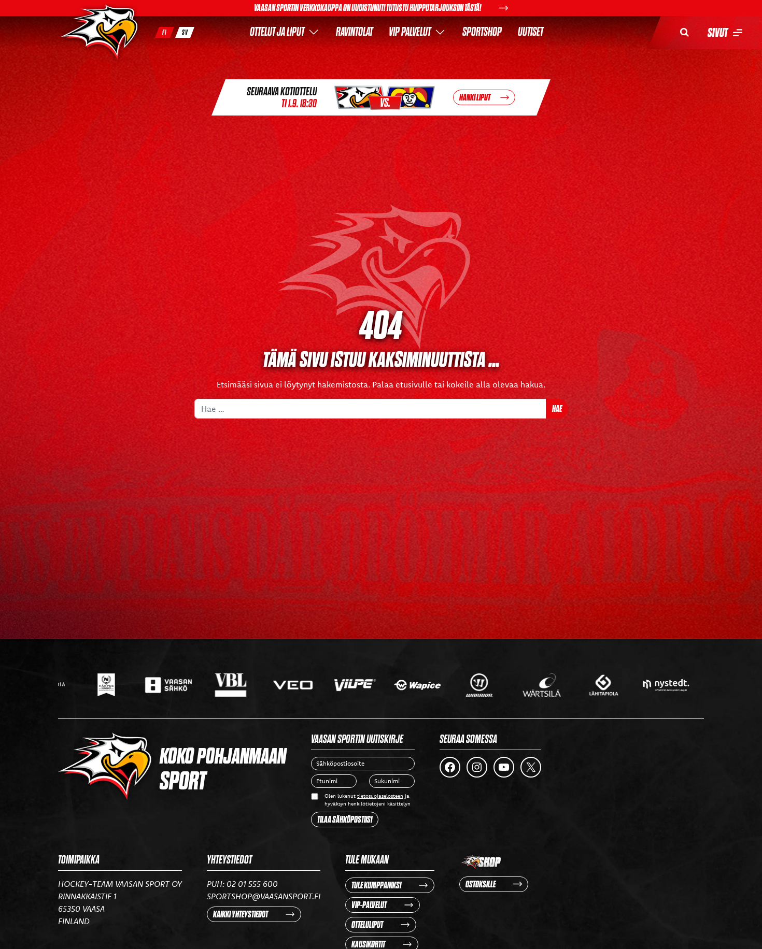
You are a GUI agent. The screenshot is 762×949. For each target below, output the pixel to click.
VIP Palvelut (410, 31)
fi (164, 32)
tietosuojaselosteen (380, 796)
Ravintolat (354, 31)
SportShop (482, 31)
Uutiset (530, 31)
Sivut (718, 32)
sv (185, 32)
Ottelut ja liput (277, 31)
